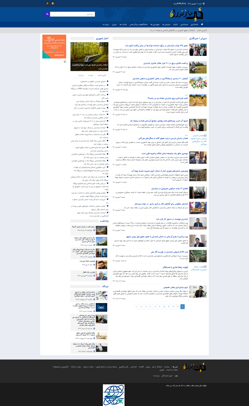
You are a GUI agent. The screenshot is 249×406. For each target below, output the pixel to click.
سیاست (166, 366)
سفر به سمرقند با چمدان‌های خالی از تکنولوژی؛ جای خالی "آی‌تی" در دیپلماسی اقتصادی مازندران (83, 251)
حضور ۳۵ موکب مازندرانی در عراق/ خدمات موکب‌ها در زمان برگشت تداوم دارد (156, 46)
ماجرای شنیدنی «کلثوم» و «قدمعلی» (92, 81)
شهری (162, 369)
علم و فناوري (123, 366)
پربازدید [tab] (80, 75)
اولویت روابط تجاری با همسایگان (175, 267)
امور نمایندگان (167, 375)
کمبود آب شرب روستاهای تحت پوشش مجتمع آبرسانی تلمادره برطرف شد (159, 121)
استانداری (194, 24)
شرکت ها (123, 24)
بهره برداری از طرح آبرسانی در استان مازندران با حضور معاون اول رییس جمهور (157, 237)
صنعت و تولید (88, 366)
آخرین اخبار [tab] (102, 75)
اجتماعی (133, 366)
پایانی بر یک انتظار (89, 272)
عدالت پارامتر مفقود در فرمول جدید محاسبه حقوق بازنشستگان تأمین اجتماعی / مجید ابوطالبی (84, 294)
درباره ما (106, 24)
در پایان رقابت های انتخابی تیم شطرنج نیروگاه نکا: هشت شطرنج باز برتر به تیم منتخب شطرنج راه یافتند (90, 186)
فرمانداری (184, 24)
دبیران (114, 24)
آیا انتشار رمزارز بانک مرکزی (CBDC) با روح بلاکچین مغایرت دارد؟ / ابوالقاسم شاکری (84, 306)
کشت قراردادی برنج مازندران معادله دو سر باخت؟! (168, 98)
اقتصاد (141, 366)
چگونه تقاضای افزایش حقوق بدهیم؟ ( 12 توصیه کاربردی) (85, 334)
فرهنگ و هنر (157, 366)
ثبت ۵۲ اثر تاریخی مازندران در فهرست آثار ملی (169, 252)
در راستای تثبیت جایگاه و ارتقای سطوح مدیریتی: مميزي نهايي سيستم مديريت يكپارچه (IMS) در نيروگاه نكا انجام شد (89, 88)
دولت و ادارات (76, 366)
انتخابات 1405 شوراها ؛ (87, 261)
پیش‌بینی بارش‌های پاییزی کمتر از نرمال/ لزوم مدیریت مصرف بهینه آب (159, 171)
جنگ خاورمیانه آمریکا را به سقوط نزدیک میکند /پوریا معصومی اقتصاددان (84, 346)
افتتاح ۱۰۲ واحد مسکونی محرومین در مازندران (169, 189)
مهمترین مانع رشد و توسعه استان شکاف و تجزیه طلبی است (165, 153)
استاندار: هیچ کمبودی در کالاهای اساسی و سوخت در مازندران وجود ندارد (165, 30)
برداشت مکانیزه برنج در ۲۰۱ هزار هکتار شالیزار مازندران (166, 63)
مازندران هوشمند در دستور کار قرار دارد (172, 219)
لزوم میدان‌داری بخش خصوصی (175, 287)
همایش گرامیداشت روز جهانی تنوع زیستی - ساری (91, 68)
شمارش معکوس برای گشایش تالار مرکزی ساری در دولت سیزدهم (161, 204)
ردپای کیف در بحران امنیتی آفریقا (83, 227)
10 (141, 306)
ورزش (148, 366)
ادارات (175, 24)
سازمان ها (166, 24)
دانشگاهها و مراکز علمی (139, 24)
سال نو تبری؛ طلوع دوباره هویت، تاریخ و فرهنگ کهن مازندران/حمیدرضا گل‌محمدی (84, 240)
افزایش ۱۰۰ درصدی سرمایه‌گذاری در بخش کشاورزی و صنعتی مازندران (160, 79)
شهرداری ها (155, 24)
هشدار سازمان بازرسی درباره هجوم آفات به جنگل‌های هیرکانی (163, 138)
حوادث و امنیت (172, 369)
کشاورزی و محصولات (61, 366)
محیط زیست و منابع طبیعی (106, 366)
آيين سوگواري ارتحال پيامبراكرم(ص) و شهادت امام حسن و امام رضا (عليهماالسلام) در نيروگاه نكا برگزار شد (90, 170)
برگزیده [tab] (90, 75)
